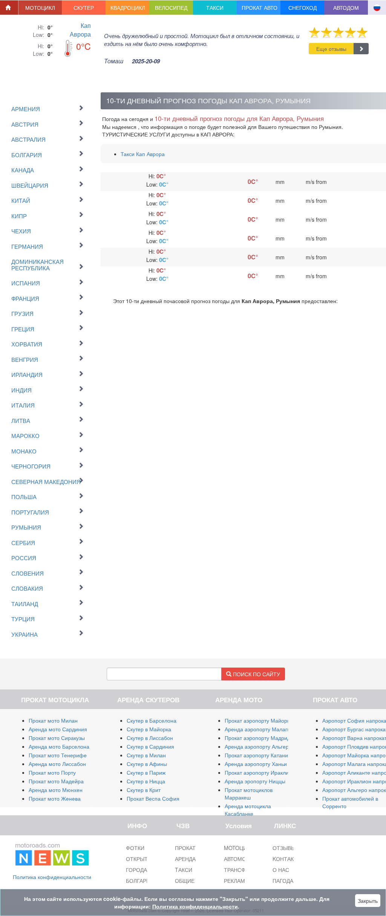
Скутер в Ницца (146, 781)
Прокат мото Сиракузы (57, 737)
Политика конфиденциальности (52, 877)
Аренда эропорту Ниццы (255, 781)
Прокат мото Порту (52, 772)
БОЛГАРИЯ (140, 880)
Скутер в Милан (146, 755)
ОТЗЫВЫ (284, 848)
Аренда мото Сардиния (58, 729)
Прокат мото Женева (55, 798)
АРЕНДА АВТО (193, 858)
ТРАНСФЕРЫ (240, 869)
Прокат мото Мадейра (56, 781)
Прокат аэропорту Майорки (259, 720)
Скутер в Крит (144, 789)
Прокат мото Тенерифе (58, 755)
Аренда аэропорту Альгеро (258, 746)
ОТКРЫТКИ (140, 858)
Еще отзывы (331, 48)
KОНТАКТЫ (287, 858)
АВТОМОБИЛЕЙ (244, 858)
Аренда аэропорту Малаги (257, 729)
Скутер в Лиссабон (150, 737)
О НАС (281, 869)
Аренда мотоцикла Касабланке (248, 809)
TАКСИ (183, 869)
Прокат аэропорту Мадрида (259, 737)
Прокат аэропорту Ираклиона (261, 772)
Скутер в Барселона (151, 720)
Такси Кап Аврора (143, 154)
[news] (52, 852)
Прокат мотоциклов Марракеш (249, 793)
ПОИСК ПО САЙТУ (255, 674)
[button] (40, 7)
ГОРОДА (136, 869)
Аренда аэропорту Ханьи (256, 763)
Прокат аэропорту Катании (258, 755)
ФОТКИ (135, 848)
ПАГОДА (283, 880)
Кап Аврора (80, 29)
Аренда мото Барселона (59, 746)
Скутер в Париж (146, 772)
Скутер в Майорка (149, 729)
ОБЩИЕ (185, 880)
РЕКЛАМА (236, 880)
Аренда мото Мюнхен (56, 789)
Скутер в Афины (147, 763)
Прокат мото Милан (53, 720)
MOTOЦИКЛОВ (242, 848)
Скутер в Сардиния (150, 746)
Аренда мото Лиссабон (57, 763)
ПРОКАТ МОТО (194, 848)
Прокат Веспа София (153, 798)
